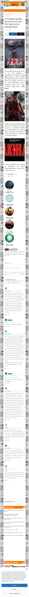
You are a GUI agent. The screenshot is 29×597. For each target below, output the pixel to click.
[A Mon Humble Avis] (14, 4)
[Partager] (13, 34)
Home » (6, 13)
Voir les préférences (14, 593)
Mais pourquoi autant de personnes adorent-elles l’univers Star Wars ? (13, 526)
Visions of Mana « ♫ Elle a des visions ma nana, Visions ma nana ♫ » (13, 519)
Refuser (14, 589)
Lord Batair (15, 377)
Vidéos (9, 29)
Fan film (6, 29)
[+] (6, 274)
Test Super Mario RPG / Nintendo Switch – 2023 (13, 532)
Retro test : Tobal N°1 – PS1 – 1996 (10, 529)
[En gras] (6, 272)
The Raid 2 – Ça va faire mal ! (14, 251)
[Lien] (20, 272)
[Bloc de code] (18, 272)
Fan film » (10, 13)
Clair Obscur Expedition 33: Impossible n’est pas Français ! (13, 511)
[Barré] (11, 272)
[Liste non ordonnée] (15, 272)
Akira (11, 128)
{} (22, 272)
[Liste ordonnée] (13, 272)
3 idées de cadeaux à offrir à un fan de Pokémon (13, 535)
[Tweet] (20, 34)
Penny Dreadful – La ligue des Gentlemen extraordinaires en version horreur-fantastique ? (14, 254)
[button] (27, 569)
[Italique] (8, 272)
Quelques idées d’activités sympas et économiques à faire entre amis (11, 515)
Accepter (14, 585)
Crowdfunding (13, 249)
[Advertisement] (15, 548)
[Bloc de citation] (17, 272)
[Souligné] (9, 272)
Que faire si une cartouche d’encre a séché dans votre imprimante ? (13, 522)
